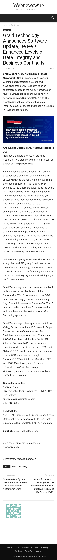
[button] (5, 18)
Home (5, 25)
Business (15, 25)
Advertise (28, 551)
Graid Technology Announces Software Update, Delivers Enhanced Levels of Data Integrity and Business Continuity (25, 49)
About (9, 547)
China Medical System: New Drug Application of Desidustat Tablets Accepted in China (15, 484)
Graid (14, 466)
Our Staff (44, 547)
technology (23, 466)
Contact (25, 547)
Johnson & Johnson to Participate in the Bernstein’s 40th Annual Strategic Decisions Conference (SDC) (42, 485)
